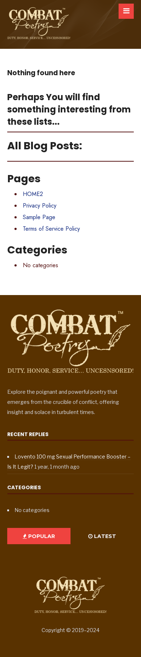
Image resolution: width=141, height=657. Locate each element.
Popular (41, 536)
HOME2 (33, 194)
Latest (104, 536)
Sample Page (39, 217)
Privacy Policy (39, 205)
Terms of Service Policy (51, 229)
